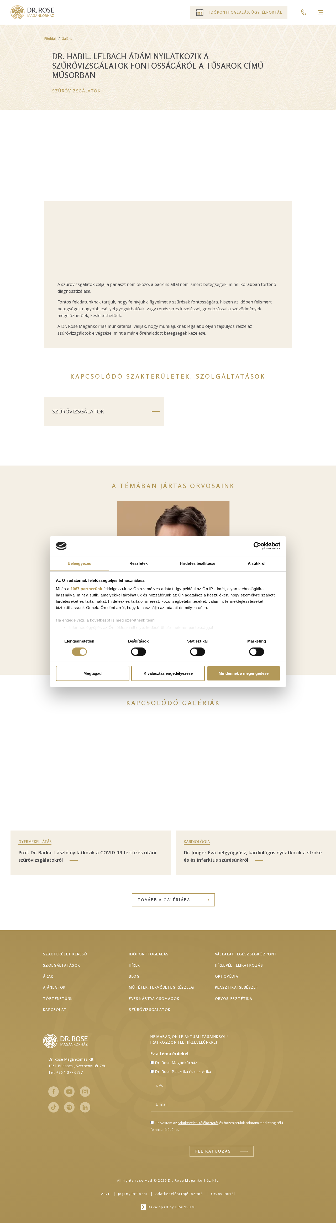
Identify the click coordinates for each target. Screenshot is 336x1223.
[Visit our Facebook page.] (53, 1091)
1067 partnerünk (86, 588)
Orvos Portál (223, 1193)
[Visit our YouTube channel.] (69, 1091)
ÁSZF (105, 1193)
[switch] (138, 652)
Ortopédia (227, 976)
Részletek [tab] (138, 563)
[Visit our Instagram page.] (85, 1091)
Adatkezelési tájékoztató (179, 1193)
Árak (48, 976)
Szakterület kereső (65, 954)
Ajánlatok (54, 987)
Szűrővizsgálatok (76, 91)
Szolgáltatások (61, 965)
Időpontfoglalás (149, 954)
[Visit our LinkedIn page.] (85, 1107)
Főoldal (50, 38)
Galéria (67, 38)
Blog (134, 976)
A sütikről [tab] (257, 563)
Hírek (134, 965)
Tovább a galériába (164, 899)
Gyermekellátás (34, 841)
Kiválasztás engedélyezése (168, 673)
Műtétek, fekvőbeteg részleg (161, 987)
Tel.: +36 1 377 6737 (65, 1072)
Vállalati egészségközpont (246, 954)
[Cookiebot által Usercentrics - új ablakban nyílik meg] (257, 546)
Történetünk (58, 998)
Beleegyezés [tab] (79, 563)
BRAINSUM (185, 1207)
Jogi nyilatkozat (133, 1193)
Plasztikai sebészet (237, 987)
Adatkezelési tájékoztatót (198, 1122)
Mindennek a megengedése (244, 673)
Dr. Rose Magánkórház (176, 1062)
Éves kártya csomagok (154, 998)
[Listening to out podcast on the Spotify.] (69, 1107)
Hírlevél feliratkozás (239, 965)
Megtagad (92, 673)
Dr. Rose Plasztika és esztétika (183, 1071)
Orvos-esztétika (234, 998)
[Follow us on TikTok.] (53, 1107)
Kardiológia (197, 841)
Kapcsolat (55, 1009)
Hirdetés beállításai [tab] (197, 563)
